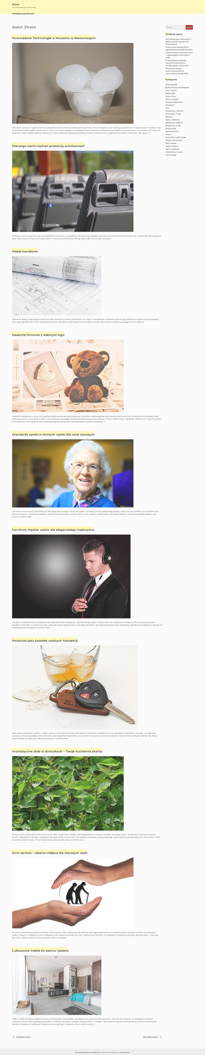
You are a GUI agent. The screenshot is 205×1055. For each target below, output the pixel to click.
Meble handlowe (25, 251)
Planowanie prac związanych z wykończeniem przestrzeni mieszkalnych (178, 41)
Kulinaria (169, 117)
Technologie (171, 155)
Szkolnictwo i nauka (174, 152)
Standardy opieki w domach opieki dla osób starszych (53, 434)
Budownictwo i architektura (177, 87)
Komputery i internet (174, 111)
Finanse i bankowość (174, 102)
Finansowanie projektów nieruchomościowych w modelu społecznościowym (177, 63)
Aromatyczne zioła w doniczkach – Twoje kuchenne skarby (57, 751)
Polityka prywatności (23, 13)
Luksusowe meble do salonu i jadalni (40, 950)
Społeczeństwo (172, 146)
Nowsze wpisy (150, 1036)
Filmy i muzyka (172, 99)
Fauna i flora (171, 96)
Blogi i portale (171, 85)
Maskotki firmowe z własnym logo (38, 335)
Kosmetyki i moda (173, 114)
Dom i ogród (171, 90)
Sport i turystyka (172, 149)
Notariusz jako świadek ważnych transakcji (45, 640)
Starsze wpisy (23, 1036)
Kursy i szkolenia (172, 120)
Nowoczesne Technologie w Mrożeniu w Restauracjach (54, 38)
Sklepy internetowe (174, 140)
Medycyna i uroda (173, 126)
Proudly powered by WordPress (87, 1052)
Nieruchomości (172, 131)
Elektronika (170, 93)
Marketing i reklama (174, 123)
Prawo (168, 134)
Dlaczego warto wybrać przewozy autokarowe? (48, 146)
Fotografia (170, 105)
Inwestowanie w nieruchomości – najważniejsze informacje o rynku (179, 55)
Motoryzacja (171, 128)
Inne (167, 108)
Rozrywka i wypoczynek (176, 137)
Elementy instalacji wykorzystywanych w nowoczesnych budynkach (177, 71)
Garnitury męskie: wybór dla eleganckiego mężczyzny (53, 529)
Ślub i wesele (171, 143)
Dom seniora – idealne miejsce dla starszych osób (49, 853)
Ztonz (15, 4)
